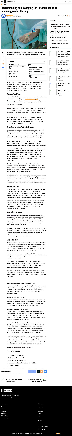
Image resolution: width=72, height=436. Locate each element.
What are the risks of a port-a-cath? (36, 72)
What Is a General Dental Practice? (16, 358)
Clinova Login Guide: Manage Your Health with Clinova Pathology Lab (23, 363)
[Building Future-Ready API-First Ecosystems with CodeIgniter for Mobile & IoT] (53, 62)
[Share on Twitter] (65, 16)
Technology (61, 65)
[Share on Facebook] (63, 16)
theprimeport (9, 15)
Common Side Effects (14, 64)
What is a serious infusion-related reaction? (36, 76)
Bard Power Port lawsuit (35, 167)
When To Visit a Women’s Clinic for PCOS (17, 360)
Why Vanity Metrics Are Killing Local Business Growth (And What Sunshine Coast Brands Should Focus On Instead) (60, 26)
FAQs (30, 65)
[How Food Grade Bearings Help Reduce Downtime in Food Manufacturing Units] (53, 70)
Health (4, 4)
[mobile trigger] (2, 1)
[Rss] (44, 429)
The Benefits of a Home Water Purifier (58, 40)
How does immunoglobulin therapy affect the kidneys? (35, 68)
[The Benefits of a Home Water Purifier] (53, 78)
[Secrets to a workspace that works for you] (53, 85)
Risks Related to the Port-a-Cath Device (16, 67)
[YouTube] (42, 429)
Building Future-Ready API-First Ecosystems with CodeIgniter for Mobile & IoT (63, 62)
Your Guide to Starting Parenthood (16, 355)
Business (60, 58)
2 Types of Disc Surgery (13, 365)
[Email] (67, 16)
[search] (62, 1)
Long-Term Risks (13, 76)
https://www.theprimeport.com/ (23, 347)
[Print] (70, 16)
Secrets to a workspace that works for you (59, 43)
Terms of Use (39, 433)
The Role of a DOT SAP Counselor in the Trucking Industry (63, 91)
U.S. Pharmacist (11, 215)
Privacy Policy (30, 433)
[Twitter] (40, 429)
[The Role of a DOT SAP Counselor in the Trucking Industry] (53, 92)
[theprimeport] (9, 1)
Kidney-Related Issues (14, 73)
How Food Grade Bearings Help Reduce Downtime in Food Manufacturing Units (64, 70)
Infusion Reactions (14, 71)
